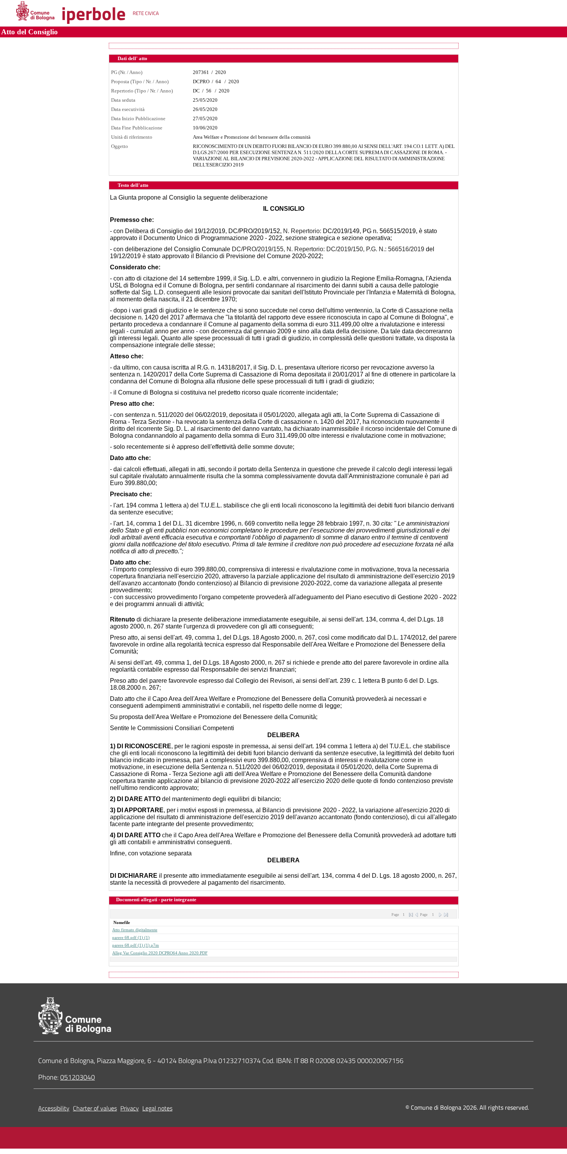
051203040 (77, 1077)
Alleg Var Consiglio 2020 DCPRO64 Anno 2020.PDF (160, 953)
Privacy (129, 1108)
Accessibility (53, 1108)
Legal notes (157, 1108)
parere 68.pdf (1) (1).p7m (135, 945)
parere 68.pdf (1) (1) (131, 938)
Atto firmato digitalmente (134, 930)
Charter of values (95, 1108)
